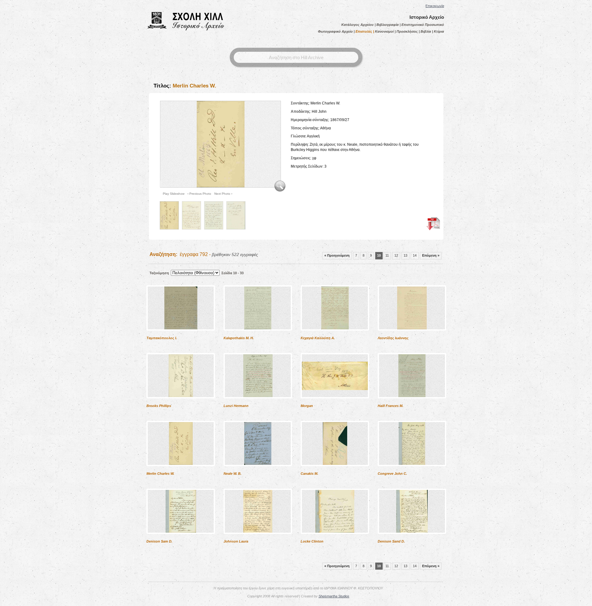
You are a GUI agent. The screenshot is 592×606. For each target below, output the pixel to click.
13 (405, 255)
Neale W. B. (232, 473)
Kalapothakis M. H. (239, 338)
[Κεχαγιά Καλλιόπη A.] (335, 334)
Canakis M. (309, 473)
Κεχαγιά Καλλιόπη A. (318, 338)
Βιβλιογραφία (387, 24)
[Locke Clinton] (335, 538)
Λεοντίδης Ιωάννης (393, 338)
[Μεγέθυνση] (280, 191)
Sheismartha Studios (334, 596)
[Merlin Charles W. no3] (213, 215)
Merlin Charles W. (160, 473)
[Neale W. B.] (258, 470)
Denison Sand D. (391, 541)
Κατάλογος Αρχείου (357, 24)
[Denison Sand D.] (412, 538)
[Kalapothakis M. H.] (258, 334)
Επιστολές (364, 31)
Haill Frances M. (390, 406)
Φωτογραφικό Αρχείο (335, 31)
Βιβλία (426, 31)
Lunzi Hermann (236, 406)
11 (387, 255)
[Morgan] (335, 402)
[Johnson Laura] (258, 538)
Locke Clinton (312, 541)
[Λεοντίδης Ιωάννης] (412, 334)
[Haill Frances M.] (412, 402)
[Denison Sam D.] (180, 538)
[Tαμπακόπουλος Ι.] (180, 334)
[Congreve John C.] (412, 470)
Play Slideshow (173, 193)
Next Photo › (223, 193)
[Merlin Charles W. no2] (191, 215)
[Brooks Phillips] (180, 402)
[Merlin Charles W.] (180, 470)
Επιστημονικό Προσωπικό (422, 24)
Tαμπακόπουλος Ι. (161, 338)
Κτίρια (439, 31)
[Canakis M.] (335, 470)
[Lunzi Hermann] (258, 402)
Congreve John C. (392, 473)
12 (396, 255)
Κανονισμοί (384, 31)
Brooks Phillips (158, 406)
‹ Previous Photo (199, 193)
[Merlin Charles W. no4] (235, 215)
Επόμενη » (430, 255)
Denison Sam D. (159, 541)
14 (415, 255)
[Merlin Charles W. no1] (220, 144)
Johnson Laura (236, 541)
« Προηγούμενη (337, 255)
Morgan (307, 406)
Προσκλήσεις (407, 31)
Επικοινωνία (435, 6)
